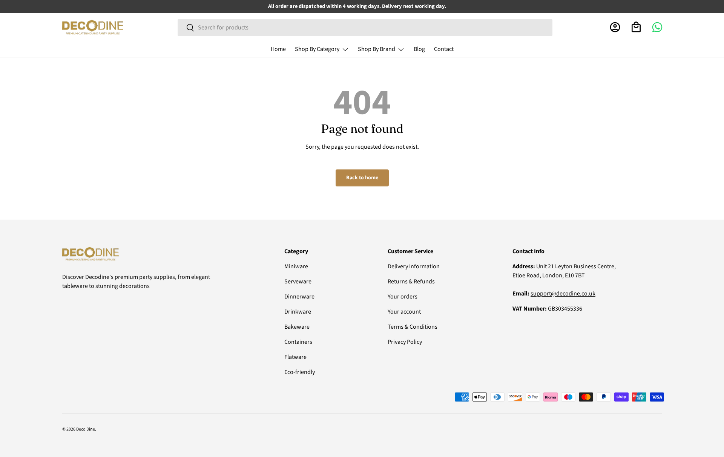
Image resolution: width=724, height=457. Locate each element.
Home (278, 49)
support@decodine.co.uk (563, 293)
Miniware (296, 266)
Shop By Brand (376, 49)
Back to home (362, 178)
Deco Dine (85, 429)
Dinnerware (299, 296)
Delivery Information (414, 266)
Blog (419, 49)
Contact (444, 49)
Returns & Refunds (411, 281)
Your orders (402, 296)
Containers (298, 342)
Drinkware (297, 312)
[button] (636, 27)
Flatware (295, 357)
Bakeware (297, 327)
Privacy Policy (405, 342)
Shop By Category (317, 49)
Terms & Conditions (412, 327)
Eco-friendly (299, 372)
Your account (404, 312)
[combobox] (365, 27)
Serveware (297, 281)
